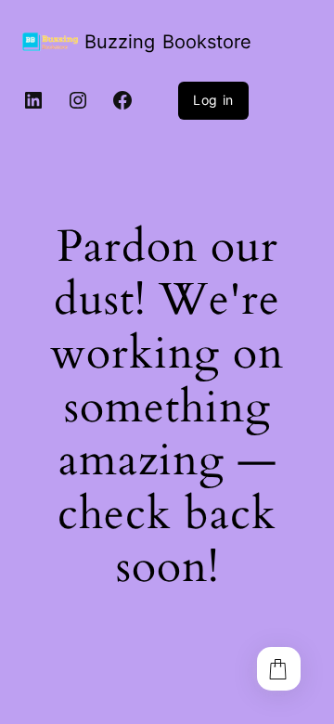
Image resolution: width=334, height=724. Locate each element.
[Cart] (279, 669)
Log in (213, 100)
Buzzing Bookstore (167, 42)
